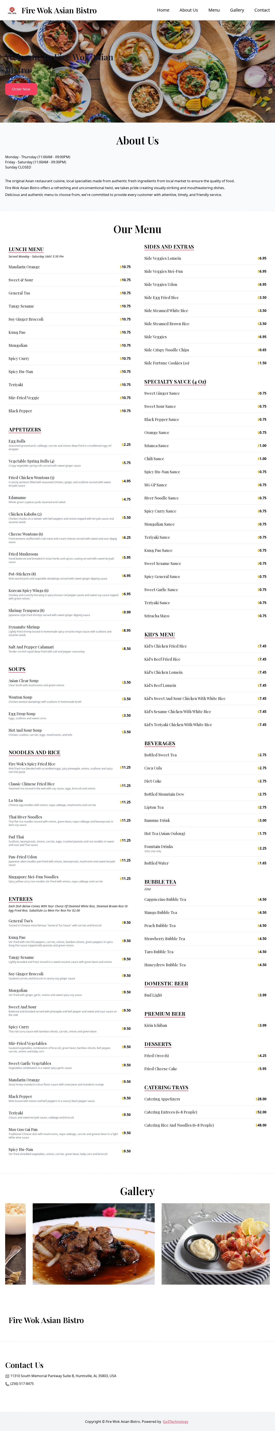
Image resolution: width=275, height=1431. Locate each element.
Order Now (21, 89)
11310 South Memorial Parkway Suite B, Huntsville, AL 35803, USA (63, 1375)
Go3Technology (175, 1421)
